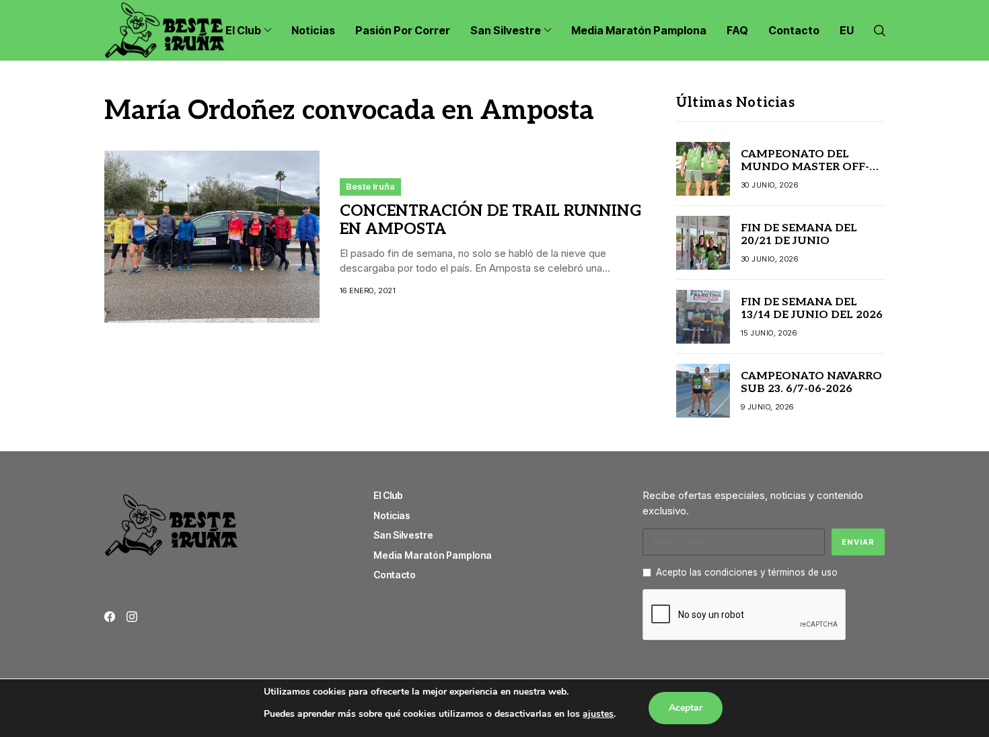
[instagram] (131, 616)
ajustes (598, 713)
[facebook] (109, 616)
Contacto (394, 574)
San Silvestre (403, 535)
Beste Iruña (370, 186)
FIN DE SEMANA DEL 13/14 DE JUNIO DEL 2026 (812, 308)
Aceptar (685, 707)
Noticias (391, 515)
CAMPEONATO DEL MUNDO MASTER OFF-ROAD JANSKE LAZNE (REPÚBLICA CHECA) (805, 174)
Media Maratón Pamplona (432, 555)
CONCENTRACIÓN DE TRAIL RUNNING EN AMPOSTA (491, 220)
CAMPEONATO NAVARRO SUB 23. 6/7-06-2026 (811, 382)
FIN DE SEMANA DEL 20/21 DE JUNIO (799, 234)
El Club (388, 495)
